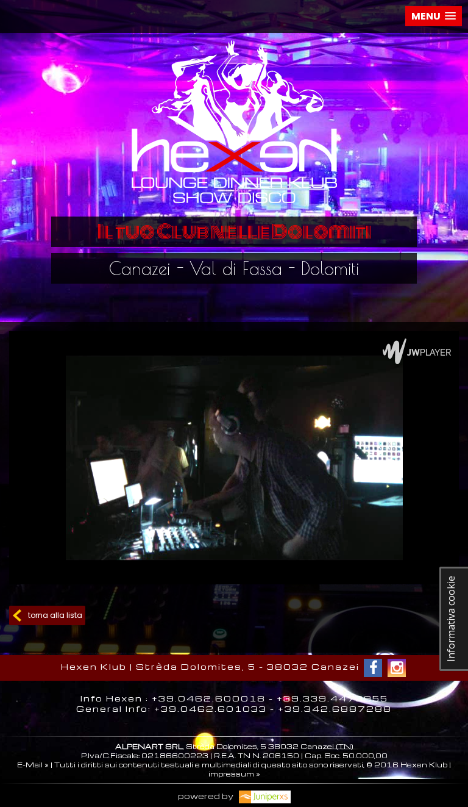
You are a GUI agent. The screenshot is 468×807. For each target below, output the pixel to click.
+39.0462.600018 (209, 698)
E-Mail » (33, 764)
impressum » (234, 773)
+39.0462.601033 (210, 708)
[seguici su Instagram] (397, 668)
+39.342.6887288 (335, 708)
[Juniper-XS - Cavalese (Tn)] (263, 796)
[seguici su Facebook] (373, 668)
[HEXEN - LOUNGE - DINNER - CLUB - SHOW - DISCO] (233, 207)
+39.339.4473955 (332, 698)
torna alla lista (55, 615)
